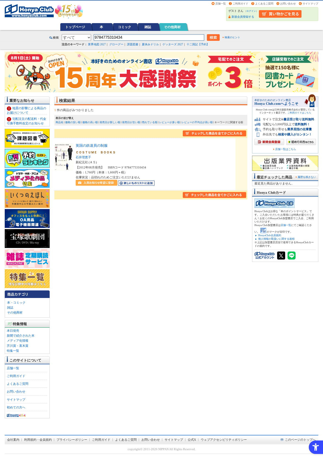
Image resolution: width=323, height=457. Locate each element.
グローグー (116, 44)
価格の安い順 (73, 122)
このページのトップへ (300, 439)
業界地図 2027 (97, 44)
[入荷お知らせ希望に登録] (96, 183)
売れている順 (149, 122)
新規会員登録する (242, 16)
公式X (192, 439)
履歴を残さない (307, 177)
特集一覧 (13, 350)
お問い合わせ (288, 3)
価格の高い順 (90, 122)
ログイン (251, 11)
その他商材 (172, 27)
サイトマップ (310, 3)
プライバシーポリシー (72, 439)
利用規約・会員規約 (38, 439)
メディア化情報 (17, 340)
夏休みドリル (150, 44)
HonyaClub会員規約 (269, 235)
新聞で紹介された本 (21, 335)
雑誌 (147, 27)
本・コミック (16, 302)
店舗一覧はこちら (285, 149)
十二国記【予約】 (198, 44)
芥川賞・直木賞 (17, 346)
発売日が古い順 (131, 122)
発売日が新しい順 (110, 122)
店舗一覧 (220, 3)
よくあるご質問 (264, 3)
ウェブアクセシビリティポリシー (224, 439)
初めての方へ (16, 407)
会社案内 (13, 439)
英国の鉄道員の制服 (92, 145)
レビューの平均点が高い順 (197, 122)
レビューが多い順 (169, 122)
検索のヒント (232, 37)
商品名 (59, 122)
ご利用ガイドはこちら (299, 112)
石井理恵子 (83, 157)
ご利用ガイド (240, 3)
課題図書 (132, 44)
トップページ (75, 27)
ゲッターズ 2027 (172, 44)
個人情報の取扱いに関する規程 (276, 238)
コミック (124, 27)
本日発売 (13, 330)
